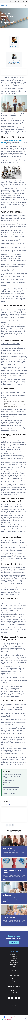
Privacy (14, 1007)
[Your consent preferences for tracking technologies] (2, 1019)
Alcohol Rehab (14, 956)
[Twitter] (12, 998)
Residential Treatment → (9, 780)
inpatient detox (21, 728)
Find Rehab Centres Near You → (11, 787)
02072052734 (14, 981)
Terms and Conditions (14, 1008)
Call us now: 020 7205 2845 (9, 792)
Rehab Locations (14, 962)
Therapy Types (6, 804)
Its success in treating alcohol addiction (11, 113)
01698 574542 (14, 992)
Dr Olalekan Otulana (14, 62)
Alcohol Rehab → (7, 782)
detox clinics (7, 392)
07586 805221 (14, 994)
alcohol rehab (4, 752)
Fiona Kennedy (14, 46)
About (14, 966)
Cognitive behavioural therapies (9, 602)
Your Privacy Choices (11, 1017)
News (14, 968)
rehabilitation (13, 312)
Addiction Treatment (10, 343)
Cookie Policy (14, 1005)
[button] (26, 5)
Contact (14, 970)
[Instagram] (19, 998)
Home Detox (14, 960)
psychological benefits (15, 542)
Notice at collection (7, 1019)
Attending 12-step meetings (8, 472)
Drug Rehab (14, 958)
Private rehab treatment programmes (10, 613)
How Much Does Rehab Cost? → (11, 789)
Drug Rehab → (6, 784)
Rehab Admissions (14, 964)
